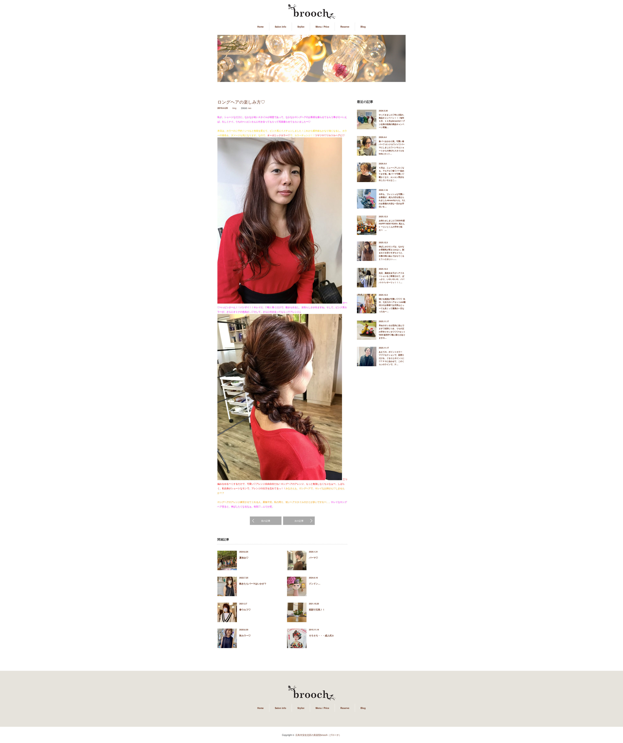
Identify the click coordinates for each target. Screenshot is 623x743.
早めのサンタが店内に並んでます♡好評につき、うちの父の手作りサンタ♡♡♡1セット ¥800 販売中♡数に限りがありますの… (392, 331)
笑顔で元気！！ (317, 609)
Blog (363, 26)
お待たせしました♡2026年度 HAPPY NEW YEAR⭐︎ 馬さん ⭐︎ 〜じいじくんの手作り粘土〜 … (392, 225)
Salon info (280, 26)
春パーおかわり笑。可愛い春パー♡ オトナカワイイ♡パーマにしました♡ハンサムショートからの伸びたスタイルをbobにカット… (392, 147)
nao (249, 108)
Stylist (300, 26)
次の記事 (299, 520)
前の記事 (265, 520)
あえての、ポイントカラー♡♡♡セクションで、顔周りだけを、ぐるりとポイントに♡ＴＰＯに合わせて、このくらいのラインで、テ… (391, 358)
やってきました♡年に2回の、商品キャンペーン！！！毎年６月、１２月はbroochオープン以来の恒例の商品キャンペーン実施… (392, 121)
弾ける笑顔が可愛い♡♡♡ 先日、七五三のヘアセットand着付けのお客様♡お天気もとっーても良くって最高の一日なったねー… (392, 305)
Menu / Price (322, 26)
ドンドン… (314, 583)
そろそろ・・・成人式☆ (321, 635)
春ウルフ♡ (245, 609)
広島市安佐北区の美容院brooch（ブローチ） (318, 735)
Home (260, 26)
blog (234, 108)
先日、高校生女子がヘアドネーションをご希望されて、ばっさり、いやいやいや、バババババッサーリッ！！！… (391, 277)
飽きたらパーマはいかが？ (253, 583)
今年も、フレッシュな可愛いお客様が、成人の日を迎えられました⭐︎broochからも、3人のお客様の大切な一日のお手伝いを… (392, 200)
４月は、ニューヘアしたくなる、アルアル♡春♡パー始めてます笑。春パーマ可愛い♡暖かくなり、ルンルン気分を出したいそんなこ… (391, 174)
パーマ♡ (313, 557)
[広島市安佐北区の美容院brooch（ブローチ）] (311, 11)
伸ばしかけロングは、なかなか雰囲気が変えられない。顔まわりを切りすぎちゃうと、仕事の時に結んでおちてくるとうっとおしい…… (391, 252)
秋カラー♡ (245, 635)
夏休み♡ (243, 557)
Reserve (344, 26)
